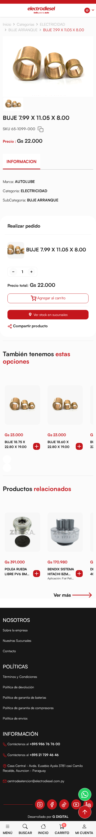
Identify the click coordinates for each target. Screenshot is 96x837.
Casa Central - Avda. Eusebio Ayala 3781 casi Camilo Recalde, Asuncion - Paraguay (43, 768)
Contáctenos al (33, 744)
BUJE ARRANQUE (23, 30)
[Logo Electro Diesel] (41, 10)
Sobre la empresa (15, 630)
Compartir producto (30, 326)
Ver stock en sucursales (51, 314)
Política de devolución (18, 687)
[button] (89, 10)
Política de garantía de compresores (28, 708)
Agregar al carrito (51, 298)
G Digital (60, 816)
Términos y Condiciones (20, 677)
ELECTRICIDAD (52, 24)
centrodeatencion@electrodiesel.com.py (35, 781)
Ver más (62, 595)
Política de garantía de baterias (24, 697)
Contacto (9, 651)
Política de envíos (15, 718)
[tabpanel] (48, 193)
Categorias (25, 24)
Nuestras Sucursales (17, 640)
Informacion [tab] (22, 161)
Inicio (7, 24)
